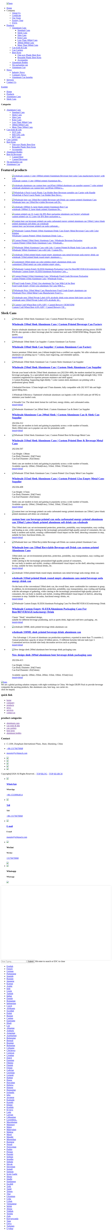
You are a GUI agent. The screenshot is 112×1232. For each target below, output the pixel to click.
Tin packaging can (20, 65)
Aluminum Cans (19, 28)
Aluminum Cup (19, 67)
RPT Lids (16, 137)
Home (9, 8)
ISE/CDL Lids (18, 134)
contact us (11, 712)
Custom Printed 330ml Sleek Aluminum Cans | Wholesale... (38, 243)
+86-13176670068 (15, 816)
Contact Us (11, 82)
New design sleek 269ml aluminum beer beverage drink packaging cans (52, 654)
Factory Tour (17, 20)
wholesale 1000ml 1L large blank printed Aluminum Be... (37, 209)
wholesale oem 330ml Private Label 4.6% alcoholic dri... (36, 300)
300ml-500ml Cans (25, 43)
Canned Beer (17, 157)
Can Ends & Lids (19, 47)
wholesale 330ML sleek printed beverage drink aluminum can (46, 632)
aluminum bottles (14, 733)
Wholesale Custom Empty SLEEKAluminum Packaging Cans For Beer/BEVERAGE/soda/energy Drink (49, 610)
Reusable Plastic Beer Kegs (29, 57)
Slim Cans (21, 35)
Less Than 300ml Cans (27, 40)
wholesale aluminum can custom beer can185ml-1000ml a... (38, 188)
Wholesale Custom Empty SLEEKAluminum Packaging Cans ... (40, 271)
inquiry (15, 337)
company (10, 703)
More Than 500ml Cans (27, 45)
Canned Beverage (19, 159)
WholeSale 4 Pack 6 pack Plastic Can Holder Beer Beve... (37, 195)
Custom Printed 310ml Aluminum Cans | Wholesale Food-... (38, 278)
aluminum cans (13, 723)
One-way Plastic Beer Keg (29, 55)
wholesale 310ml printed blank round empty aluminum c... (37, 257)
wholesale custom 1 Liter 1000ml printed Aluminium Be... (37, 181)
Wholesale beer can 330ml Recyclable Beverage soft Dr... (37, 202)
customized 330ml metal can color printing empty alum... (36, 264)
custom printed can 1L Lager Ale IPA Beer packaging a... (36, 216)
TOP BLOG (41, 774)
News (9, 70)
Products (10, 25)
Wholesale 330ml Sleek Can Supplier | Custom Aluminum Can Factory (52, 346)
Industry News (18, 72)
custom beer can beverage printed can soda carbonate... (35, 226)
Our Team (16, 18)
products (10, 705)
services (10, 710)
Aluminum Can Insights (22, 77)
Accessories (22, 60)
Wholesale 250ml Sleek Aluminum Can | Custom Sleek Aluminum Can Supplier (56, 367)
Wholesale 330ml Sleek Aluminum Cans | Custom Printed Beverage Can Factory (57, 324)
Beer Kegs (16, 52)
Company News (19, 75)
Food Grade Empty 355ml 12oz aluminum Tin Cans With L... (38, 286)
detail (20, 337)
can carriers (11, 728)
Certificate (16, 15)
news (9, 707)
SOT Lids (16, 132)
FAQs (14, 23)
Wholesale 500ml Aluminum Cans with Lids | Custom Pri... (37, 250)
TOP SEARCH (56, 774)
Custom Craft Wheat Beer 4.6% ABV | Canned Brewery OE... (39, 307)
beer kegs (11, 730)
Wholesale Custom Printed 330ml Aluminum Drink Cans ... (37, 236)
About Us (16, 13)
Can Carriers (17, 50)
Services (10, 80)
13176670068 (13, 858)
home (9, 700)
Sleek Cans (22, 33)
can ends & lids (13, 725)
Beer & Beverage (14, 154)
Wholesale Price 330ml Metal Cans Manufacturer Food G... (37, 293)
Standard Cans (23, 30)
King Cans (22, 38)
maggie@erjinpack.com (17, 837)
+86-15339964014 (15, 795)
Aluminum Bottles (20, 62)
